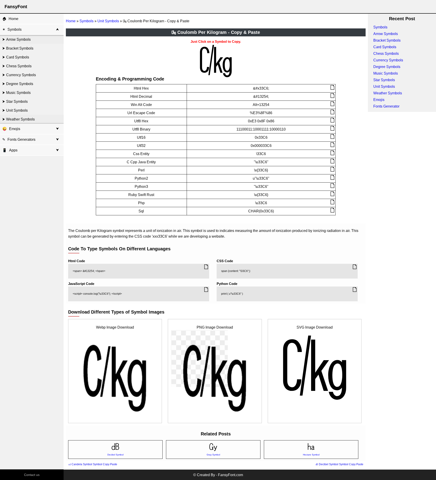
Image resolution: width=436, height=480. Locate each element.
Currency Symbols (21, 75)
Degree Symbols (19, 84)
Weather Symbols (20, 119)
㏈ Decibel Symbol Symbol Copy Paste (339, 464)
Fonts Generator (386, 106)
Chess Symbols (19, 66)
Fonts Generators (21, 139)
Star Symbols (17, 101)
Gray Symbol (213, 454)
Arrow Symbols (18, 39)
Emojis (14, 129)
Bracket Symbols (19, 48)
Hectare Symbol (311, 454)
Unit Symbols (17, 110)
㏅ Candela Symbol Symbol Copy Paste (92, 464)
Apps (9, 150)
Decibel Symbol (115, 454)
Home (13, 19)
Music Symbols (18, 93)
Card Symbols (17, 57)
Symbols (14, 29)
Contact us (32, 475)
